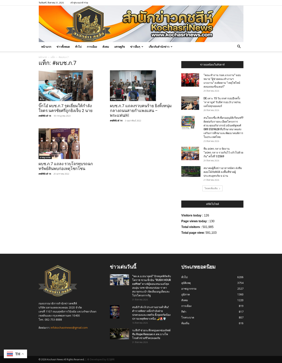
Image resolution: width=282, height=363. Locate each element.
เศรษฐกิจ (119, 46)
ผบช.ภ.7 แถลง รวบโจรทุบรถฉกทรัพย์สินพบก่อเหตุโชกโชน (66, 166)
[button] (238, 47)
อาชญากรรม (116, 99)
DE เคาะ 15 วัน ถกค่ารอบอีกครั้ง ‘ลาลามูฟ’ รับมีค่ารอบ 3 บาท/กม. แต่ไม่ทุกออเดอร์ (222, 102)
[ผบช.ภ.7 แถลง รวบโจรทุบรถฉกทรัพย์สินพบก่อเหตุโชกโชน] (70, 143)
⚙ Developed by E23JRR (101, 359)
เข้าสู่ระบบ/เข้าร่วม (79, 2)
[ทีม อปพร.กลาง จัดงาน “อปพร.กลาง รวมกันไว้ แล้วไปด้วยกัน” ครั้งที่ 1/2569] (190, 153)
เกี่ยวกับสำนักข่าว (159, 46)
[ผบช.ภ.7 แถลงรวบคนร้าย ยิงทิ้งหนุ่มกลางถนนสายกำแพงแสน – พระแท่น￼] (141, 85)
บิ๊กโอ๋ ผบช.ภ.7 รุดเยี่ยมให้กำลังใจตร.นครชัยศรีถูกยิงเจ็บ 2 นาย (65, 108)
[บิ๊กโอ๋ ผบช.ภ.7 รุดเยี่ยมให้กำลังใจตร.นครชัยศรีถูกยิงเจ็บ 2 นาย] (70, 85)
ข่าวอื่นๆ (135, 46)
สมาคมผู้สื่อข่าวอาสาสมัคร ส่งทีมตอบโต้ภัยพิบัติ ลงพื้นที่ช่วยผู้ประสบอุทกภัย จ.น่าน (223, 172)
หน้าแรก (46, 46)
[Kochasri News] (141, 24)
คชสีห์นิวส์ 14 (45, 115)
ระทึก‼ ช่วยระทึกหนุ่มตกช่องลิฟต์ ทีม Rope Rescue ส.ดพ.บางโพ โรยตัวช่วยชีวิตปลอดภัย (151, 334)
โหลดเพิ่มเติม (211, 188)
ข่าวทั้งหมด (63, 46)
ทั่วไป (78, 46)
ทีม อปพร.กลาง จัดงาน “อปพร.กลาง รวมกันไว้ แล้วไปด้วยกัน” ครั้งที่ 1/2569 (223, 152)
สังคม (105, 46)
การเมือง (92, 46)
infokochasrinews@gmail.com (69, 327)
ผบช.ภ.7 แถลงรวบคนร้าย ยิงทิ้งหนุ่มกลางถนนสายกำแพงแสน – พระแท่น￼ (141, 111)
